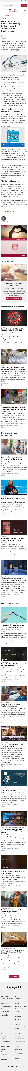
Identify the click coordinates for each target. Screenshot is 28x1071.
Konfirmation (4, 1054)
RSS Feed (17, 1056)
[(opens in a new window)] (4, 1067)
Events (16, 1044)
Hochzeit (3, 1057)
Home (3, 15)
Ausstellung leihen (19, 1036)
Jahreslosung (18, 1049)
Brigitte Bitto (7, 34)
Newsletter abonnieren (14, 299)
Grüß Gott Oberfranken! (7, 998)
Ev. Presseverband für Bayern (20, 1027)
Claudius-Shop (18, 998)
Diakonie (4, 259)
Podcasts (3, 1009)
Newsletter (18, 1016)
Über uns (17, 1024)
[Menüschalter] (25, 9)
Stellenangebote (19, 1009)
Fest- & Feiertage (5, 1041)
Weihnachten (4, 1049)
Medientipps (4, 1003)
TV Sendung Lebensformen (4, 1014)
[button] (3, 39)
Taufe (2, 1052)
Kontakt (17, 1011)
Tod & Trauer (4, 1059)
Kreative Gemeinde (20, 1041)
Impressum (18, 1022)
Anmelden (24, 1)
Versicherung (10, 261)
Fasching (3, 1036)
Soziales (4, 261)
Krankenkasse (17, 259)
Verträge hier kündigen (21, 1006)
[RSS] (23, 1067)
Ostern (2, 1044)
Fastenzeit (3, 1039)
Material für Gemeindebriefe (19, 1052)
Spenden (17, 1058)
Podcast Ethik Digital (6, 1006)
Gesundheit (10, 259)
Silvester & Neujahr (6, 1046)
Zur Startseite (14, 977)
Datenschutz (18, 1019)
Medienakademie (19, 1039)
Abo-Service (18, 1001)
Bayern (9, 15)
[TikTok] (16, 1067)
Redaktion (17, 1014)
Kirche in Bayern (5, 1001)
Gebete (17, 1046)
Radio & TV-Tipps (5, 1011)
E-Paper (17, 1003)
